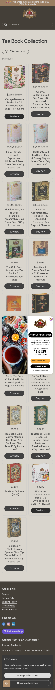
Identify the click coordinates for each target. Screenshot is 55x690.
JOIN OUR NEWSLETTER (40, 335)
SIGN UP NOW (40, 366)
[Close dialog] (51, 318)
